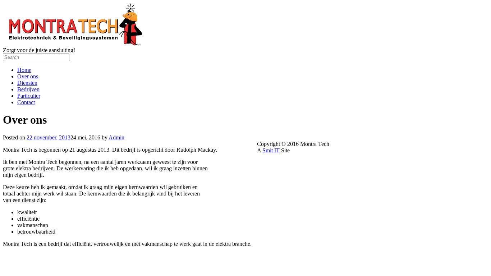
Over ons (27, 76)
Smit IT (271, 150)
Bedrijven (28, 89)
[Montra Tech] (74, 44)
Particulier (28, 96)
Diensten (27, 83)
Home (24, 70)
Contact (26, 102)
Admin (116, 137)
